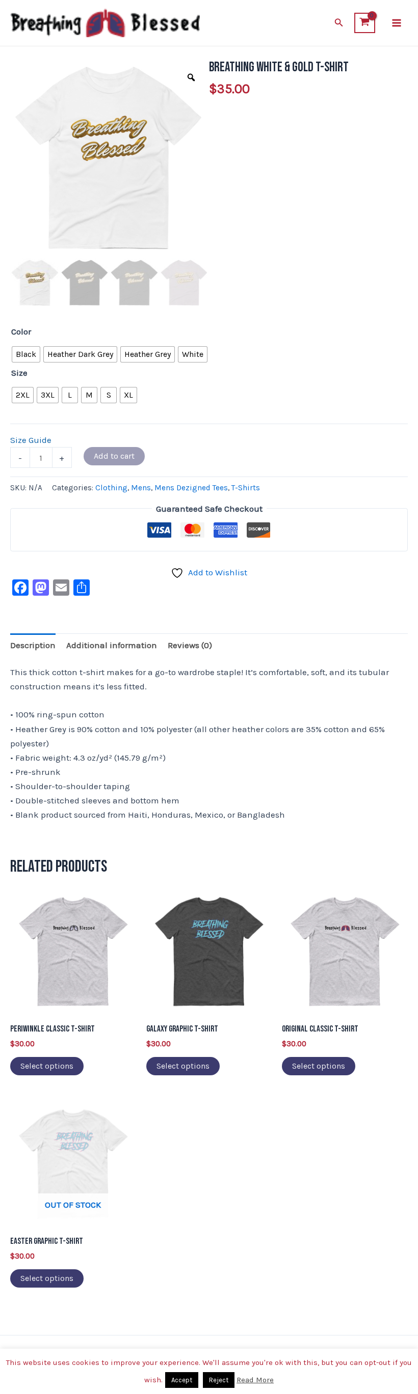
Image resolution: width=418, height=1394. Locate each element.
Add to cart (114, 456)
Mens (141, 487)
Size (19, 373)
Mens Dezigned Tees (191, 487)
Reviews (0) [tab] (190, 645)
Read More (255, 1379)
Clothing (111, 487)
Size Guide (30, 440)
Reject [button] (218, 1380)
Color (21, 331)
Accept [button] (181, 1380)
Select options (46, 1066)
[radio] (26, 354)
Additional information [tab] (111, 645)
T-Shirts (245, 487)
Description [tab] (33, 645)
